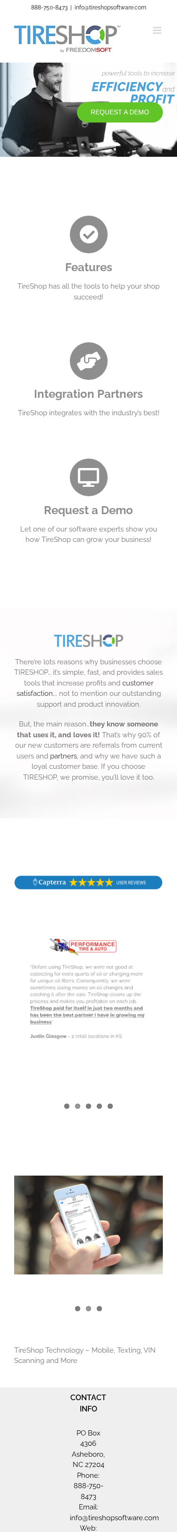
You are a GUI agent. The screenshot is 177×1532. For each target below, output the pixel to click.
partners (63, 756)
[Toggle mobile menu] (158, 30)
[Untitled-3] (88, 878)
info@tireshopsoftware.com (110, 7)
